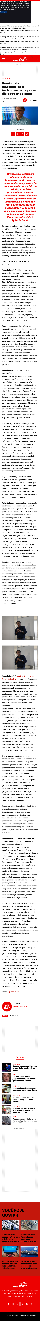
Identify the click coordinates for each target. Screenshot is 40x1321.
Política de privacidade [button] (9, 10)
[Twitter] (18, 134)
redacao (34, 100)
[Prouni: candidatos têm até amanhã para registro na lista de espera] (10, 1251)
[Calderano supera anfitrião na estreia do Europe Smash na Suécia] (6, 1067)
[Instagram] (13, 1304)
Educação (6, 79)
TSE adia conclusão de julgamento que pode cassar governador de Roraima (24, 1079)
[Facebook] (13, 134)
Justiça (15, 1074)
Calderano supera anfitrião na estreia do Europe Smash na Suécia (25, 1068)
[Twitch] (22, 1304)
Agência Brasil (13, 992)
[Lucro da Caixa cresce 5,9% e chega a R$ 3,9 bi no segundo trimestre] (10, 1225)
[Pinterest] (22, 134)
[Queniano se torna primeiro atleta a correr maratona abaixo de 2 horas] (6, 1109)
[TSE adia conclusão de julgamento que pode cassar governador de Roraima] (6, 1077)
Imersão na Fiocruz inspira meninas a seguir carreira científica (23, 1100)
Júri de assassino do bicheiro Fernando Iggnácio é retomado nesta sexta (25, 1121)
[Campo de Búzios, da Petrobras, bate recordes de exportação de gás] (29, 1251)
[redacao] (25, 100)
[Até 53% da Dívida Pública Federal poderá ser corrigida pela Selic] (29, 1225)
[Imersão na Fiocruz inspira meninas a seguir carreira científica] (6, 1099)
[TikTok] (17, 1304)
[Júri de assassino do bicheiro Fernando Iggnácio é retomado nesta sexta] (6, 1120)
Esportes (16, 1064)
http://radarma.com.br (20, 1006)
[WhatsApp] (27, 134)
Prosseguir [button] (3, 12)
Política (16, 1086)
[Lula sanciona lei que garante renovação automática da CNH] (6, 1088)
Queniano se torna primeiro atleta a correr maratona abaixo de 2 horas (23, 1110)
